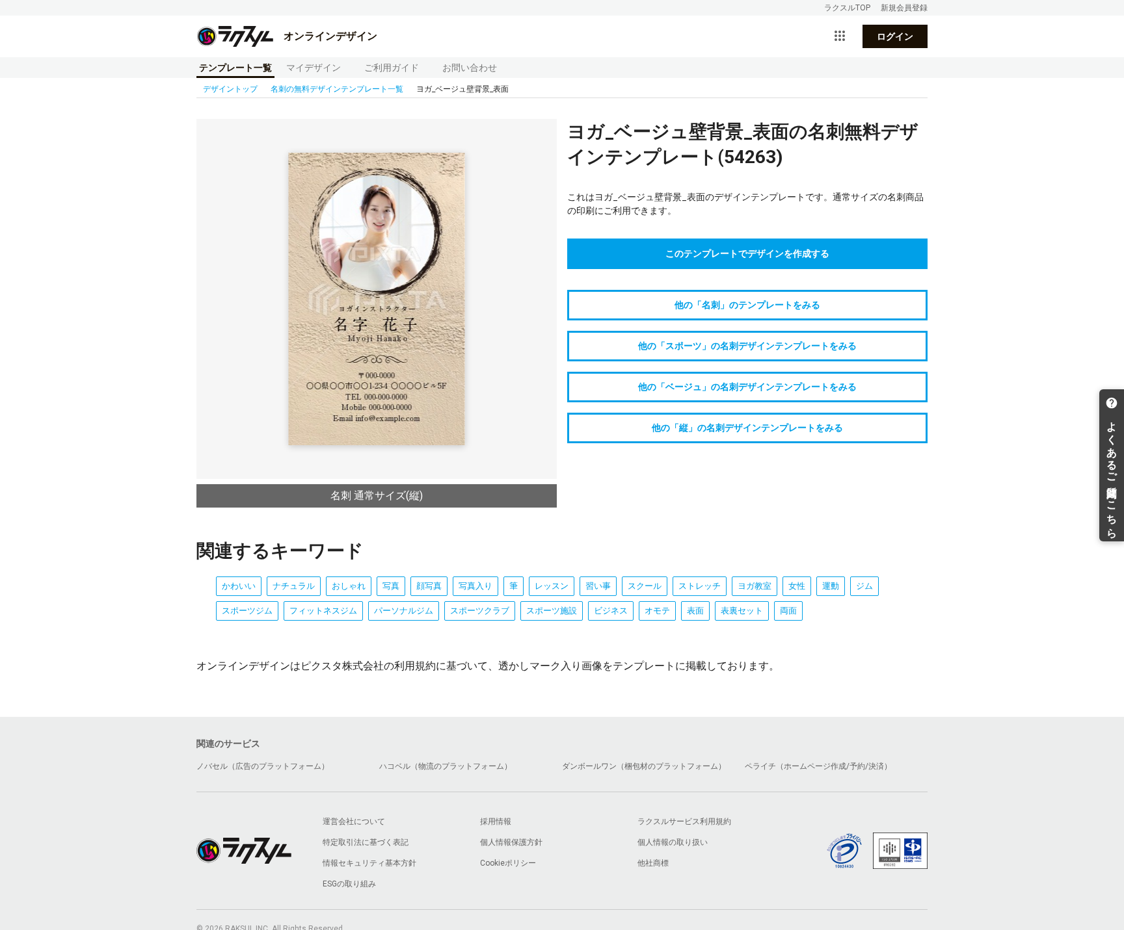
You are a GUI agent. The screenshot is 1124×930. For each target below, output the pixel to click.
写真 (390, 586)
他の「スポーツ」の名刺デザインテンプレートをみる (747, 346)
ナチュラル (294, 586)
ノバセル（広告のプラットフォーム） (262, 766)
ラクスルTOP (847, 7)
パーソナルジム (403, 610)
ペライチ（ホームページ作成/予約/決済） (818, 766)
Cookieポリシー (508, 863)
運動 (830, 586)
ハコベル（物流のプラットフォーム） (445, 766)
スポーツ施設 (551, 610)
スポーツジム (247, 610)
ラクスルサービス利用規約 (684, 821)
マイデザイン (313, 67)
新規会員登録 (904, 7)
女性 (796, 586)
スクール (645, 586)
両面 (788, 610)
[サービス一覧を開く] (839, 36)
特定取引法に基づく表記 (365, 842)
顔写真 (429, 586)
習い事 (598, 586)
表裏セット (742, 610)
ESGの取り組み (349, 883)
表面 (695, 610)
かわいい (239, 586)
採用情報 (495, 821)
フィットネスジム (323, 610)
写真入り (475, 586)
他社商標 (653, 863)
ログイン (895, 36)
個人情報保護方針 (511, 842)
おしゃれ (349, 586)
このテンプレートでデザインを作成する (747, 253)
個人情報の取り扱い (672, 842)
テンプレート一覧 (235, 67)
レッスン (552, 586)
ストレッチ (699, 586)
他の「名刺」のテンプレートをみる (747, 305)
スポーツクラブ (479, 610)
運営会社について (354, 821)
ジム (864, 586)
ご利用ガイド (391, 67)
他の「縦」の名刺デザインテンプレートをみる (747, 427)
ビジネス (611, 610)
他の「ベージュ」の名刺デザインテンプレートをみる (747, 386)
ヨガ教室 (754, 586)
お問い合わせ (469, 67)
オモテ (657, 610)
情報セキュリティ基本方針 (369, 863)
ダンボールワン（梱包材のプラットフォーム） (644, 766)
